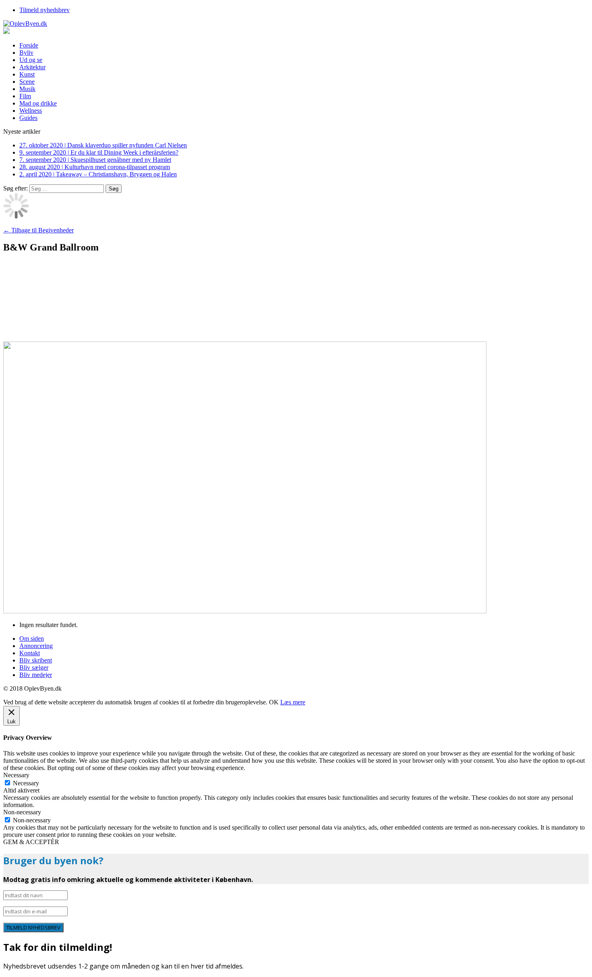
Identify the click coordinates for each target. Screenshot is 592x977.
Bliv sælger (33, 667)
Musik (27, 88)
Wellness (30, 110)
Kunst (27, 74)
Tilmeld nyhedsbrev (44, 9)
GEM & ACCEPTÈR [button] (31, 841)
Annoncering (36, 645)
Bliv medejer (35, 674)
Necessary (26, 783)
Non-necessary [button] (22, 812)
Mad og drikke (38, 103)
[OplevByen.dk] (296, 23)
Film (25, 96)
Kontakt (29, 653)
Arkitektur (32, 67)
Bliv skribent (35, 660)
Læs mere (292, 702)
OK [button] (274, 702)
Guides (28, 117)
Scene (27, 81)
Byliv (26, 52)
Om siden (31, 638)
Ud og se (30, 59)
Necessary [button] (16, 775)
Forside (28, 45)
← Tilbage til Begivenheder (38, 230)
